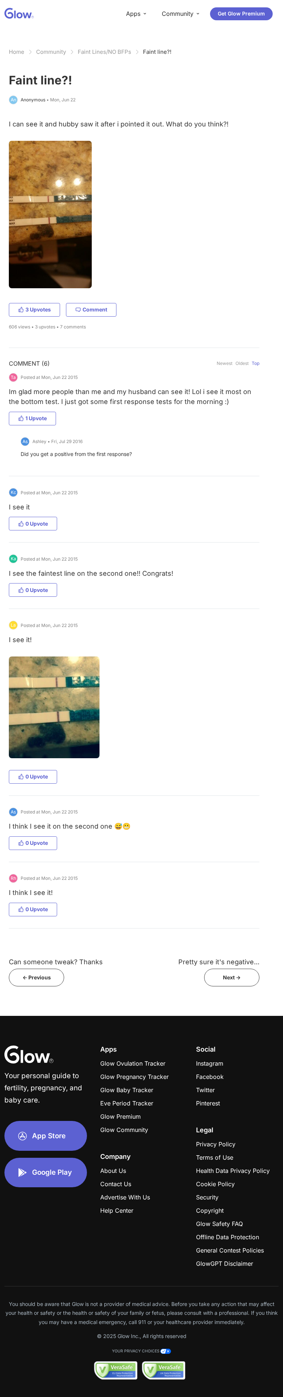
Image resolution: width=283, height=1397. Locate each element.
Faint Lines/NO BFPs (104, 51)
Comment (95, 309)
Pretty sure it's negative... (218, 962)
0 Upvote (36, 523)
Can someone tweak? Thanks (56, 962)
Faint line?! (157, 51)
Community (51, 51)
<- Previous (36, 977)
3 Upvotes (38, 309)
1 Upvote (36, 418)
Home (16, 51)
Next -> (232, 977)
